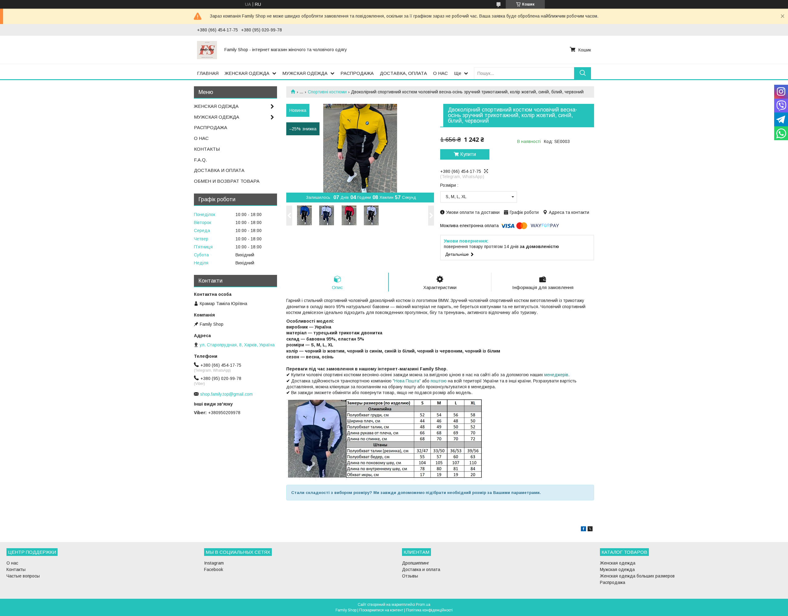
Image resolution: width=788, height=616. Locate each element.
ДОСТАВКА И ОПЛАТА (219, 170)
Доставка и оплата (421, 569)
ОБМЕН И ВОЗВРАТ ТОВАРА (226, 181)
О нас (12, 563)
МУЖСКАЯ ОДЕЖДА (305, 73)
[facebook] (583, 529)
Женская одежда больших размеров (637, 575)
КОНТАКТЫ (207, 149)
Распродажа (612, 582)
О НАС (440, 73)
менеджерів (556, 374)
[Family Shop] (207, 49)
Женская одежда (617, 563)
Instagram (214, 563)
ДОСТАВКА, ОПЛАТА (403, 73)
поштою (439, 380)
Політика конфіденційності (429, 610)
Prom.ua (423, 604)
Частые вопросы (23, 575)
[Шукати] (582, 73)
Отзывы (410, 575)
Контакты (16, 569)
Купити (468, 154)
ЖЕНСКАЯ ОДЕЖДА (247, 73)
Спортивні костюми (327, 91)
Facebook (213, 569)
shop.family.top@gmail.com (226, 394)
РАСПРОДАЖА (357, 73)
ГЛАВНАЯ (208, 73)
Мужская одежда (617, 569)
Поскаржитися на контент (381, 610)
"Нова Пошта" (407, 380)
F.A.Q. (200, 159)
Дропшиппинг (415, 563)
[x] (590, 529)
